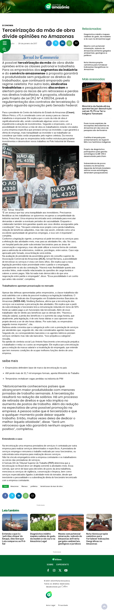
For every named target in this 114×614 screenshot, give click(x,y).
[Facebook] (49, 43)
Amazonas (15, 486)
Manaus (25, 486)
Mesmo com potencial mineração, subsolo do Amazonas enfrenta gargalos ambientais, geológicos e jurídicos (97, 50)
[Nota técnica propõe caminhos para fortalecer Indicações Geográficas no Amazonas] (99, 522)
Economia (7, 25)
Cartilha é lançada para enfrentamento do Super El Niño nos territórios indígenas (97, 139)
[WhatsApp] (69, 43)
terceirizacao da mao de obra (51, 486)
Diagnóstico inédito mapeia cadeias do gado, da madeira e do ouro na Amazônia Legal (97, 36)
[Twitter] (56, 43)
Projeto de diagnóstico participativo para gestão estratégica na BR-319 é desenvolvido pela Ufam (95, 153)
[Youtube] (66, 570)
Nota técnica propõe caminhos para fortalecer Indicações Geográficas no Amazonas (96, 66)
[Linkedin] (62, 43)
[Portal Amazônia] (57, 6)
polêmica (34, 486)
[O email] (76, 43)
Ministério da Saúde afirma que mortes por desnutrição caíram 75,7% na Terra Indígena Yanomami (97, 110)
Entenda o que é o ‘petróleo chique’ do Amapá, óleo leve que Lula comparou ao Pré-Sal (14, 539)
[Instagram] (54, 570)
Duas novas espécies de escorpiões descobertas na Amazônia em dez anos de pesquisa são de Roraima (96, 127)
